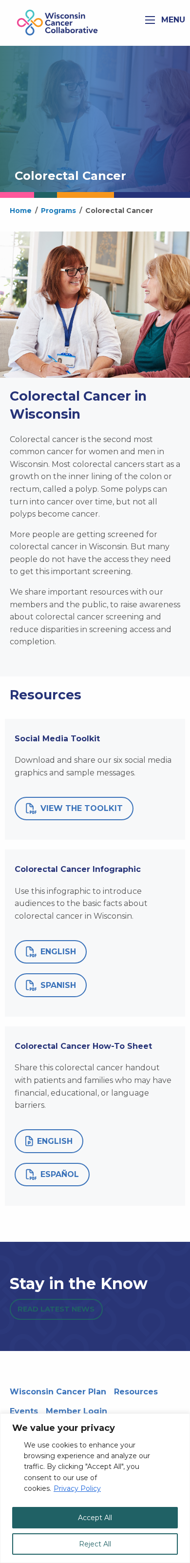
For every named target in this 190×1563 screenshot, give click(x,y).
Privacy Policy (77, 1488)
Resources (136, 1391)
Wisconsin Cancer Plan (58, 1391)
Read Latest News (56, 1309)
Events (24, 1411)
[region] (95, 1488)
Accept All (95, 1517)
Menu (172, 19)
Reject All (95, 1544)
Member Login (76, 1411)
